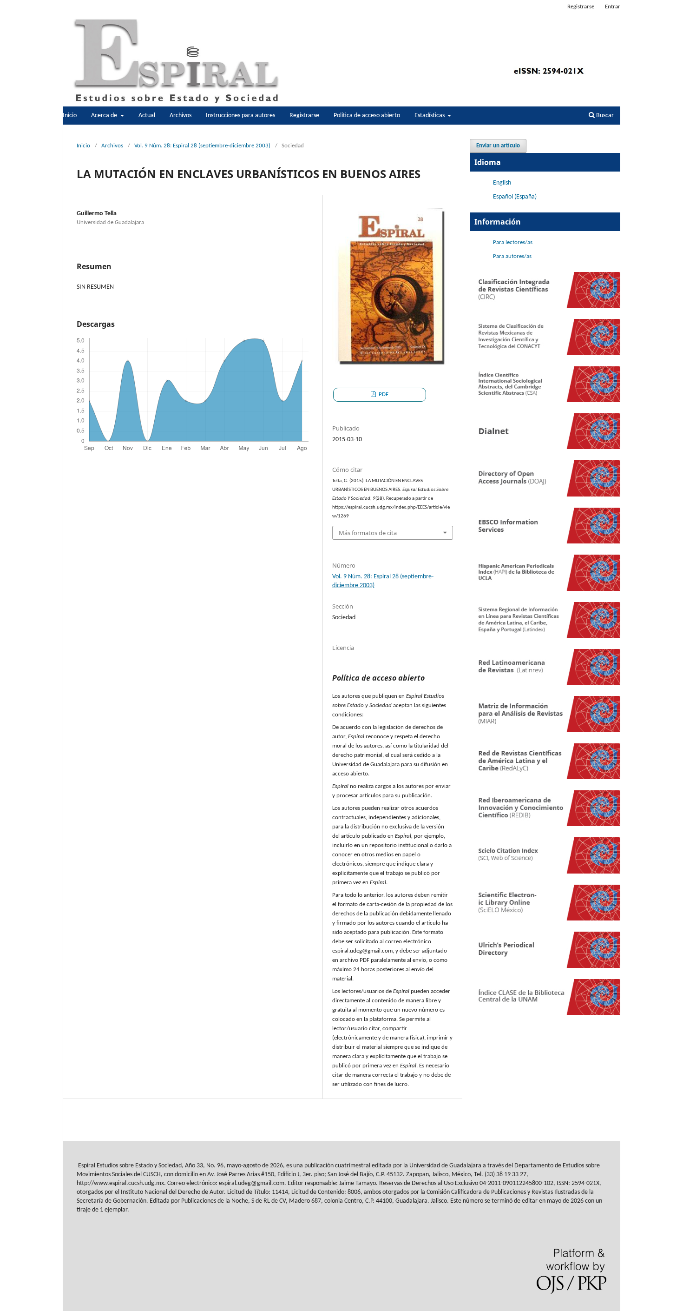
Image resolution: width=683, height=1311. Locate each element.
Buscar (604, 115)
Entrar (612, 7)
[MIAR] (545, 730)
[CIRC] (545, 306)
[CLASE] (545, 1013)
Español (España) (515, 196)
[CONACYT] (545, 353)
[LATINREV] (545, 683)
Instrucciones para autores (240, 115)
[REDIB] (545, 824)
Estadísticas (430, 115)
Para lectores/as (512, 242)
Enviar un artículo (498, 146)
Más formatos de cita (368, 533)
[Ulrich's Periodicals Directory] (545, 966)
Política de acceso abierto (367, 115)
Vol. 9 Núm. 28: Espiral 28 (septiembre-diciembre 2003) (202, 146)
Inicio (70, 115)
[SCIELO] (545, 918)
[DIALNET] (545, 447)
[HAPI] (545, 589)
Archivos (180, 115)
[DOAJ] (545, 494)
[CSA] (545, 400)
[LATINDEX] (545, 636)
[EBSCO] (545, 541)
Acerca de (104, 115)
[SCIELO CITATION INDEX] (545, 871)
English (502, 182)
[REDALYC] (545, 777)
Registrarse (304, 115)
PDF (382, 394)
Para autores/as (512, 256)
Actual (146, 115)
